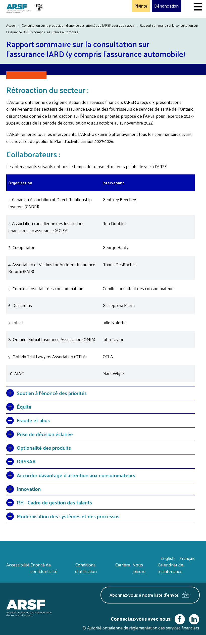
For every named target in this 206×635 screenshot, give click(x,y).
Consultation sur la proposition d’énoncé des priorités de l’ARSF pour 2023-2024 (78, 25)
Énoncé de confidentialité (44, 567)
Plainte (140, 6)
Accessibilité (18, 564)
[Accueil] (25, 9)
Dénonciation (166, 6)
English (168, 558)
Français (187, 558)
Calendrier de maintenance (170, 567)
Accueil (11, 25)
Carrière (122, 564)
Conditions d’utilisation (86, 567)
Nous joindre (139, 567)
